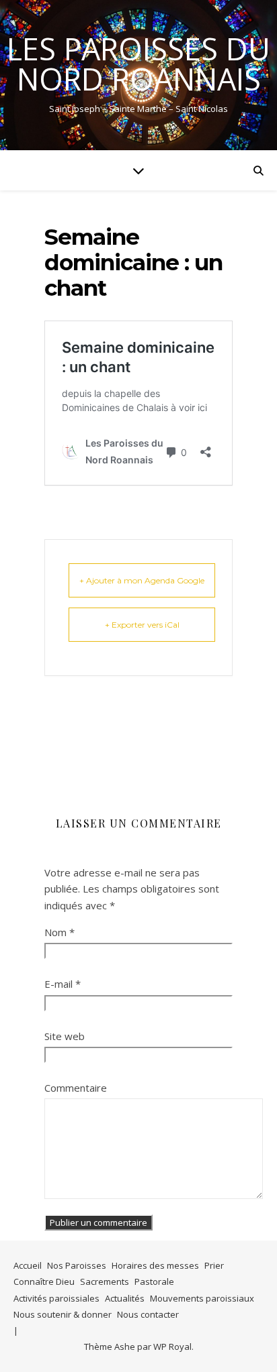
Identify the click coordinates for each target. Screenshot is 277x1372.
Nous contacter (148, 1314)
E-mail (62, 983)
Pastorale (154, 1281)
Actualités (125, 1298)
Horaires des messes (155, 1265)
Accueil (27, 1265)
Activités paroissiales (56, 1298)
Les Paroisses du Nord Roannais (138, 64)
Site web (64, 1036)
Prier (214, 1265)
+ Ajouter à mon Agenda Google (141, 580)
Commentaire (75, 1087)
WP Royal (172, 1346)
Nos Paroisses (76, 1265)
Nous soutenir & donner (62, 1314)
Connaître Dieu (44, 1281)
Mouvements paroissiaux (202, 1298)
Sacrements (104, 1281)
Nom (59, 932)
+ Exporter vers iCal (142, 625)
